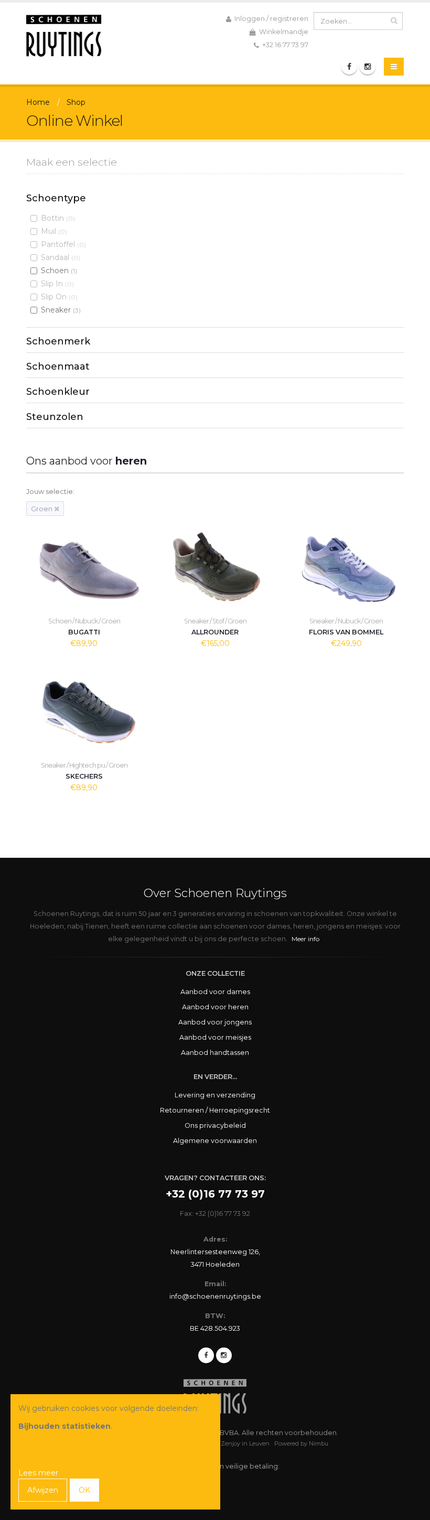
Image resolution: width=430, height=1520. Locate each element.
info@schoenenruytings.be (215, 1296)
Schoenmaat (58, 366)
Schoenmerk (58, 341)
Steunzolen (54, 417)
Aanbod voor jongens (215, 1022)
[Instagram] (367, 66)
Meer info (305, 939)
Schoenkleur (58, 391)
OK (84, 1490)
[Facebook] (349, 66)
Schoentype (56, 198)
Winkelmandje (282, 32)
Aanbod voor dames (215, 992)
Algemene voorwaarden (215, 1141)
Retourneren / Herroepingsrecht (215, 1110)
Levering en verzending (215, 1095)
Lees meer (38, 1473)
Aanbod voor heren (215, 1007)
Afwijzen (42, 1490)
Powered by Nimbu (301, 1443)
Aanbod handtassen (215, 1053)
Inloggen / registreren (270, 19)
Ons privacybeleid (215, 1125)
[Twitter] (224, 1355)
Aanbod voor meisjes (215, 1037)
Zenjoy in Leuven (245, 1443)
